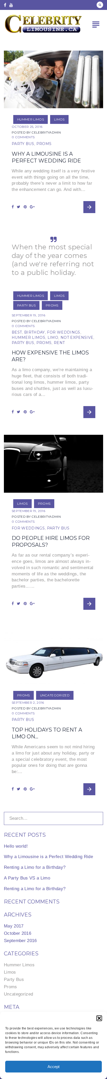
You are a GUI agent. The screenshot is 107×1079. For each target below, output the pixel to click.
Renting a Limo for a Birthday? (34, 867)
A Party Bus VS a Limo (27, 878)
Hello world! (16, 846)
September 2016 (20, 940)
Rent (59, 342)
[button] (99, 1018)
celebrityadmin (46, 132)
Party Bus (23, 143)
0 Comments (23, 137)
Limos (59, 119)
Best (17, 332)
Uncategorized (55, 695)
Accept (53, 1066)
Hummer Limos (30, 119)
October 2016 (17, 933)
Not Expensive (77, 337)
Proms (44, 143)
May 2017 (14, 926)
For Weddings (63, 332)
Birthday (34, 332)
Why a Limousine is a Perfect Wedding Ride (48, 856)
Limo (53, 337)
